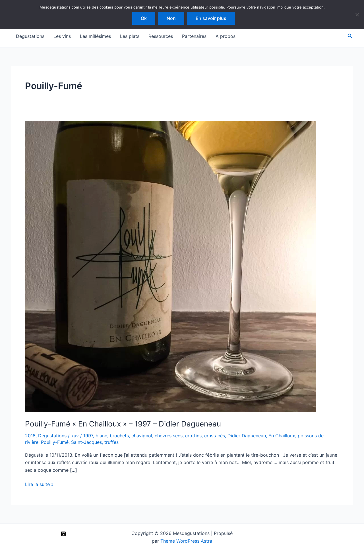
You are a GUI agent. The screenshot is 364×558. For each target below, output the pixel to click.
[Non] (357, 14)
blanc (101, 435)
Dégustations (30, 36)
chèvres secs (169, 435)
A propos (225, 36)
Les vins (62, 36)
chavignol (141, 435)
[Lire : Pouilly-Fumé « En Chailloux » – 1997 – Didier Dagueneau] (170, 266)
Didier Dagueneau (247, 435)
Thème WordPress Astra (186, 541)
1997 (88, 435)
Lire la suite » (39, 484)
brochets (119, 435)
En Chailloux (281, 435)
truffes (111, 442)
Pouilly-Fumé (55, 442)
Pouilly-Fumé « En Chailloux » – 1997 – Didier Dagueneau (123, 423)
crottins (193, 435)
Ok (144, 18)
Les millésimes (95, 36)
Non (171, 18)
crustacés (214, 435)
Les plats (129, 36)
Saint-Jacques (86, 442)
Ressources (160, 36)
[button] (350, 36)
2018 (30, 435)
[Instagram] (63, 533)
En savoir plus (211, 18)
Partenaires (194, 36)
